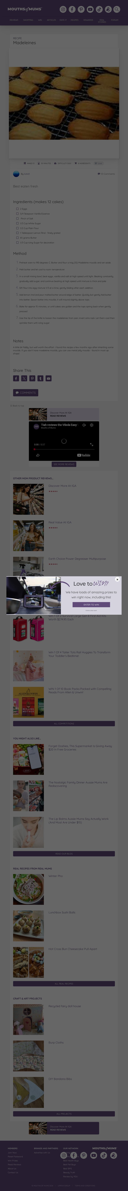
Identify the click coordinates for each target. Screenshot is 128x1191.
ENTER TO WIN (91, 604)
